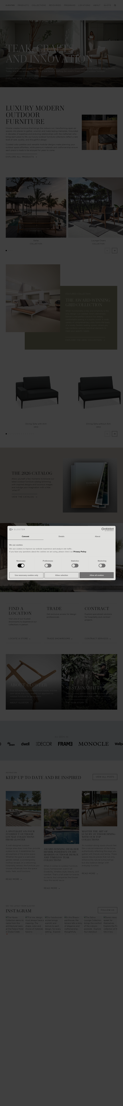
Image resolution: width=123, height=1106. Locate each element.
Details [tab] (62, 536)
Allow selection (61, 575)
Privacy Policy (80, 551)
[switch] (48, 565)
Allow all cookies (97, 575)
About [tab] (97, 536)
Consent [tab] (25, 536)
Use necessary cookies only (26, 575)
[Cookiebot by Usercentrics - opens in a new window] (103, 529)
